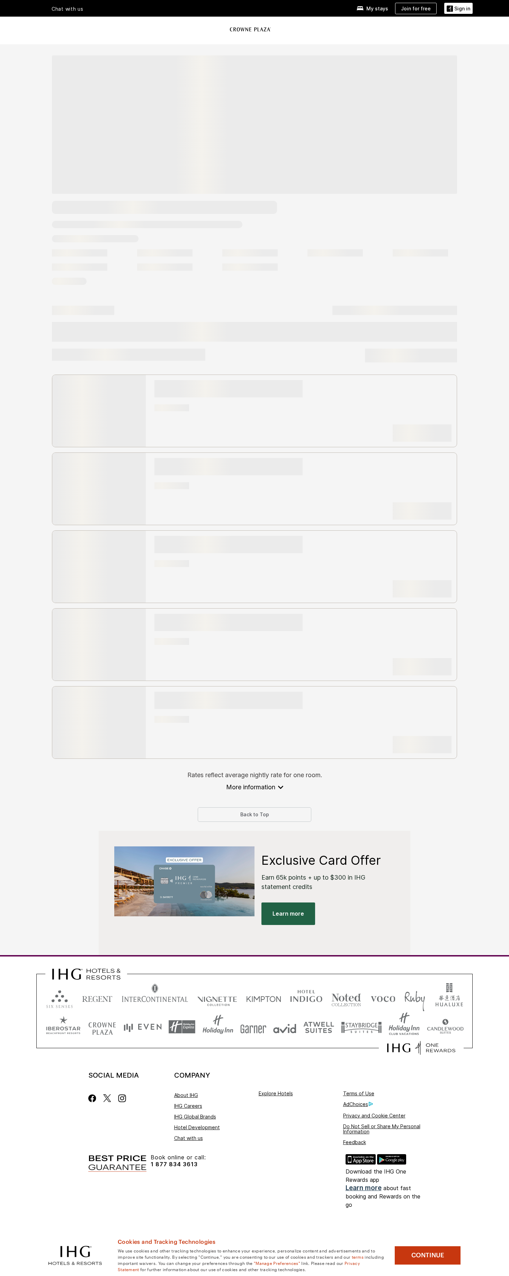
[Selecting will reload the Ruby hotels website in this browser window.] (414, 997)
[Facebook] (93, 1098)
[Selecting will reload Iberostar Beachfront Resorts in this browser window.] (63, 1027)
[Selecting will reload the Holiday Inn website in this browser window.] (218, 1027)
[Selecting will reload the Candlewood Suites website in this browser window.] (445, 1027)
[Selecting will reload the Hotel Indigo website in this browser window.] (306, 997)
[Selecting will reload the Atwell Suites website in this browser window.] (318, 1027)
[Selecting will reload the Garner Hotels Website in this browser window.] (253, 1027)
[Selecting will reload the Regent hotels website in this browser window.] (97, 997)
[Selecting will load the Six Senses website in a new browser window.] (59, 997)
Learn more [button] (288, 913)
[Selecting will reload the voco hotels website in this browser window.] (382, 997)
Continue (427, 1255)
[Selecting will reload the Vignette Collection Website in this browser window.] (217, 997)
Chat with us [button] (67, 9)
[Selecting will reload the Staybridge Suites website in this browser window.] (361, 1027)
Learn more (364, 1188)
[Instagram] (122, 1098)
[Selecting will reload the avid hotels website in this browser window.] (284, 1027)
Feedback (354, 1142)
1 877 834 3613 (174, 1164)
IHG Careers (188, 1106)
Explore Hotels (276, 1093)
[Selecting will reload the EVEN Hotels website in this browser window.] (143, 1027)
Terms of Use (358, 1093)
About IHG (186, 1095)
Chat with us (188, 1138)
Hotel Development (197, 1127)
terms (358, 1256)
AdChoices (355, 1104)
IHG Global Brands (195, 1117)
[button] (458, 8)
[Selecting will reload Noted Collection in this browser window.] (346, 997)
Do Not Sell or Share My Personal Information (381, 1128)
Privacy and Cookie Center (374, 1115)
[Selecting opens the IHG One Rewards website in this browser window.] (421, 1048)
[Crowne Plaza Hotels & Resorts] (250, 29)
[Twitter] (107, 1098)
